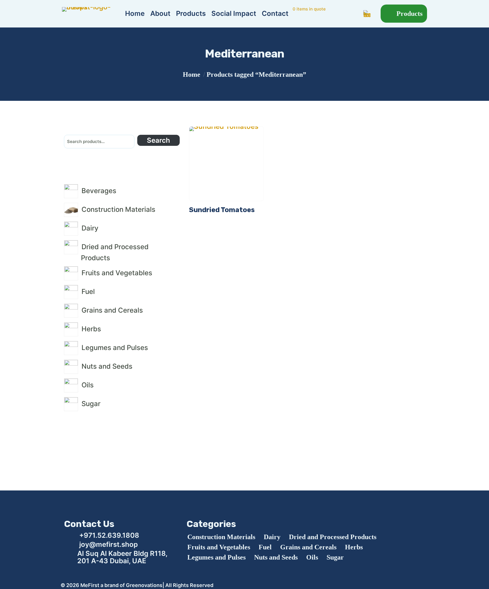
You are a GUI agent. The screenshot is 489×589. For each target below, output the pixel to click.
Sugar (335, 557)
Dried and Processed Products (332, 537)
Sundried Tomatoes (222, 210)
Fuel (265, 547)
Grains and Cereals (308, 547)
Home (191, 74)
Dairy (272, 537)
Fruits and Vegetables (218, 547)
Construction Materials (221, 537)
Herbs (354, 547)
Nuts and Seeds (276, 557)
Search (158, 140)
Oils (312, 557)
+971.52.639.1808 (109, 535)
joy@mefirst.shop (108, 544)
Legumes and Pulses (216, 557)
